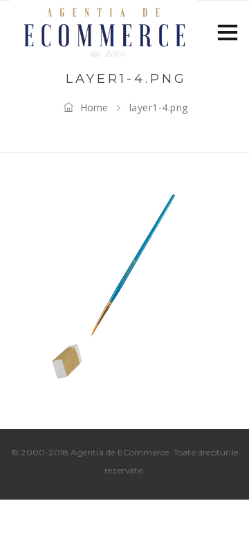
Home (94, 107)
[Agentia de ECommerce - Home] (103, 31)
